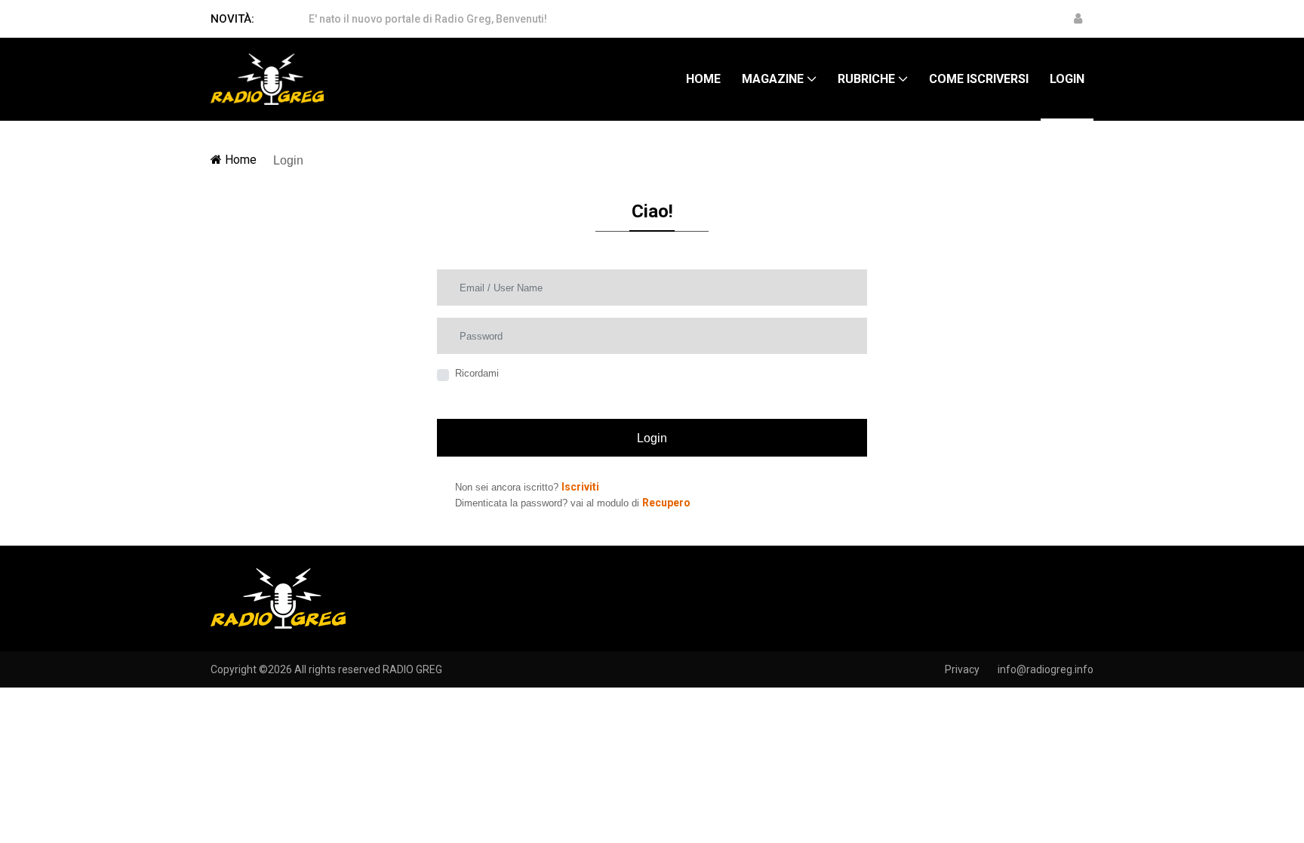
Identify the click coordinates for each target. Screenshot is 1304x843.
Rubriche (866, 79)
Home (703, 79)
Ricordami (477, 373)
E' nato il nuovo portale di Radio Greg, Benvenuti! (428, 19)
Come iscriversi (979, 79)
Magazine (773, 79)
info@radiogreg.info (1045, 669)
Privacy (962, 669)
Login (1067, 79)
